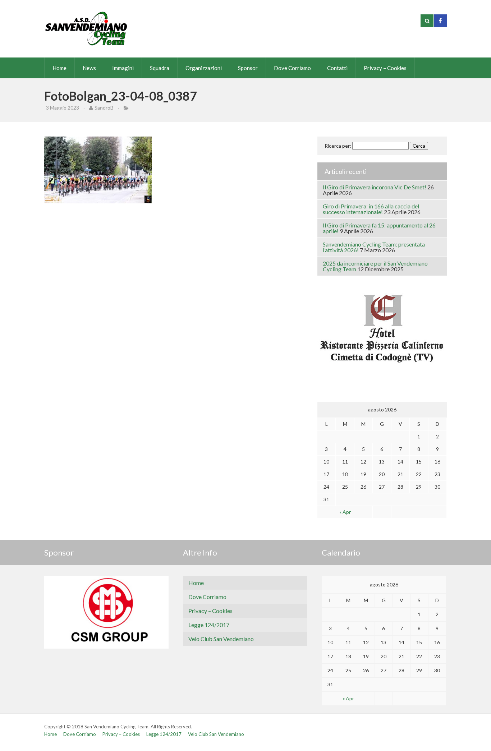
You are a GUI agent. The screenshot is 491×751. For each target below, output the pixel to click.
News (89, 68)
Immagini (123, 68)
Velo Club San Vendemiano (221, 638)
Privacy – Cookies (385, 68)
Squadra (159, 68)
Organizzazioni (203, 68)
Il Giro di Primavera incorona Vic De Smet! (374, 187)
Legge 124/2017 (208, 624)
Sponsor (248, 68)
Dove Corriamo (292, 68)
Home (59, 68)
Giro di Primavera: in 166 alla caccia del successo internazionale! (371, 209)
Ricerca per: (338, 146)
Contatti (337, 68)
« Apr (345, 512)
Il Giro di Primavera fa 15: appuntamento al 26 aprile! (379, 228)
